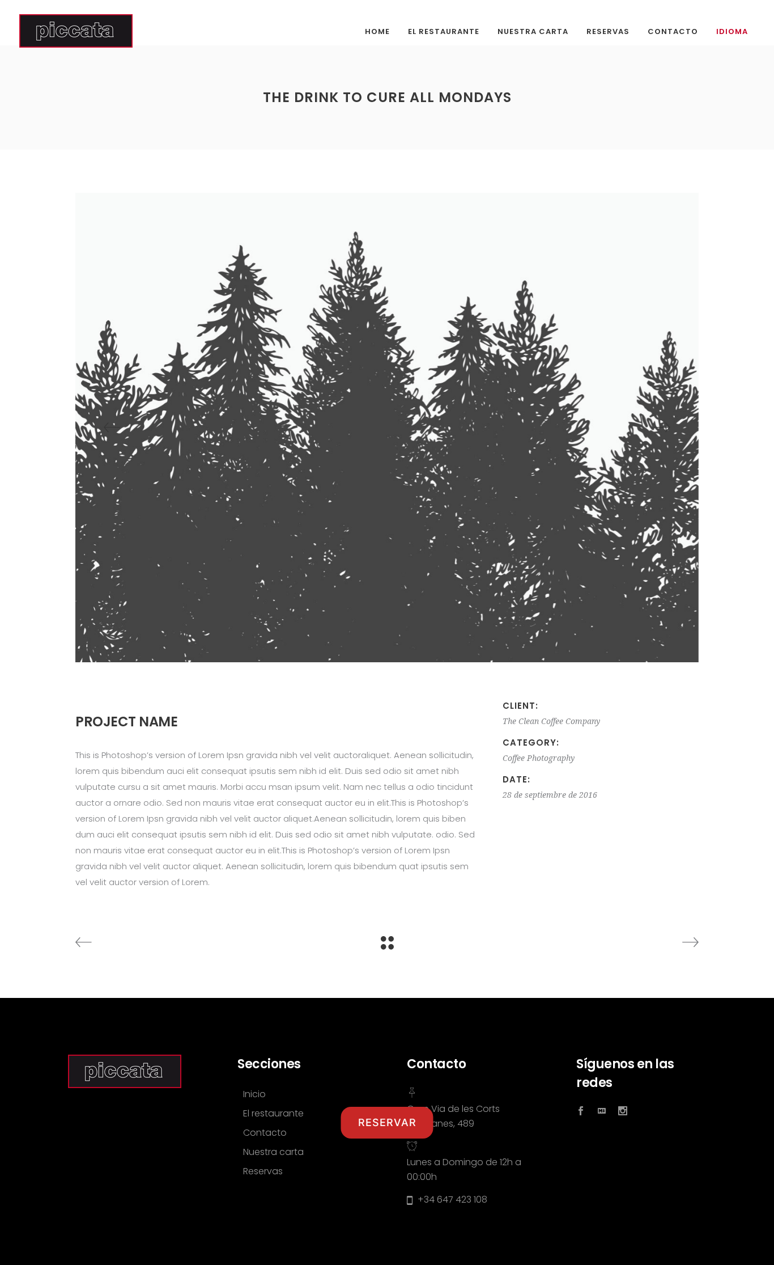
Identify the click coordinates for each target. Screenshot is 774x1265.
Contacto (265, 1132)
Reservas (263, 1171)
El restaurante (273, 1113)
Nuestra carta (273, 1151)
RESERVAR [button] (387, 1122)
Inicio (254, 1094)
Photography (551, 758)
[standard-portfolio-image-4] (387, 427)
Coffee (514, 758)
